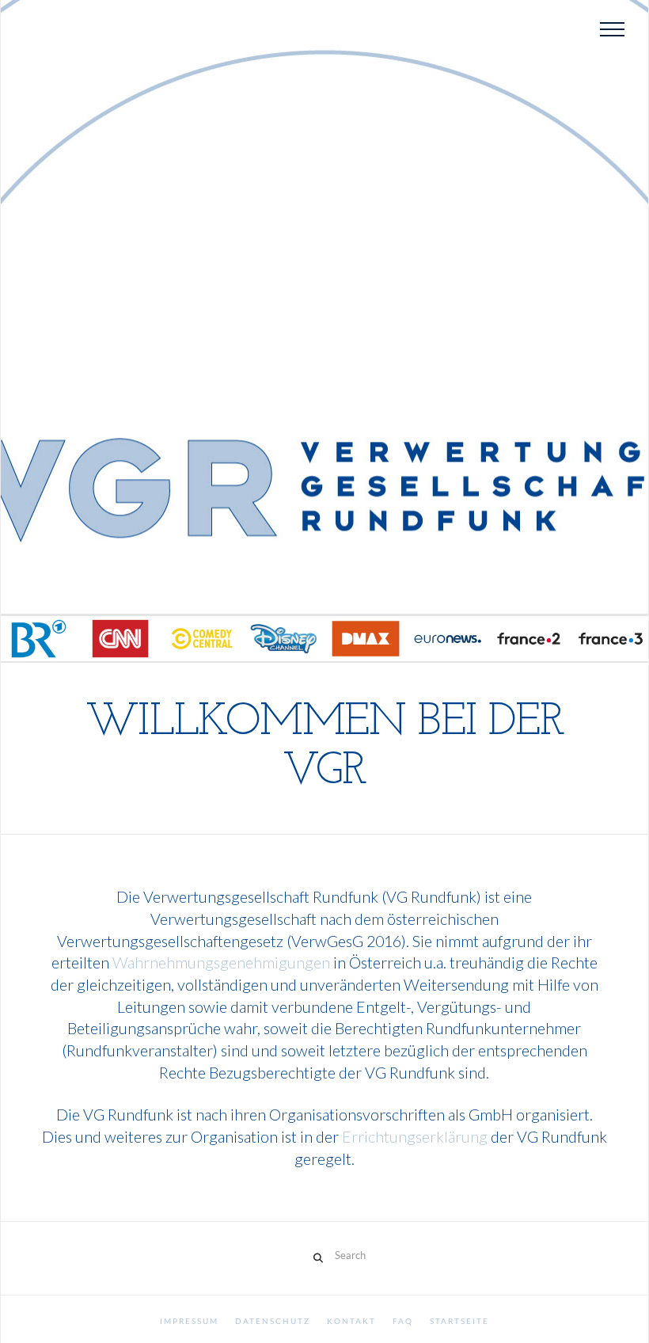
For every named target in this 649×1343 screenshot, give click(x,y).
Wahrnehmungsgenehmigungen (221, 962)
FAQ (403, 1321)
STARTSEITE (459, 1321)
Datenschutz (272, 1321)
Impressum (189, 1321)
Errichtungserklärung (415, 1136)
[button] (612, 29)
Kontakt (351, 1321)
